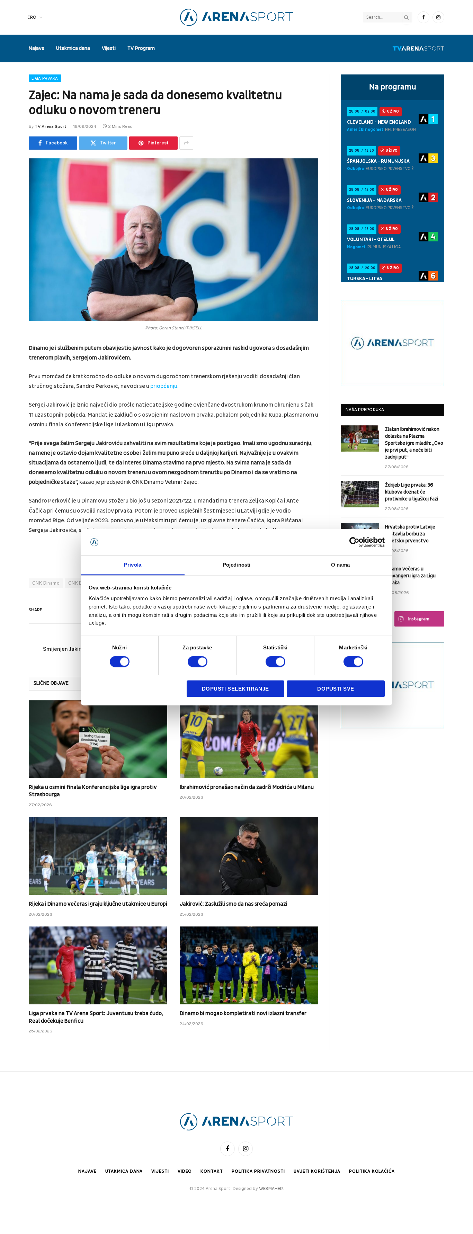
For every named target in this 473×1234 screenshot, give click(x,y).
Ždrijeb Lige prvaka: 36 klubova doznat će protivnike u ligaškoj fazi (411, 492)
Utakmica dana (73, 48)
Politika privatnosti (258, 1171)
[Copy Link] (10, 472)
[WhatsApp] (10, 455)
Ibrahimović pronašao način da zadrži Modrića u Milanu (247, 787)
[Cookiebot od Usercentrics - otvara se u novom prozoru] (354, 542)
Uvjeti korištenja (317, 1171)
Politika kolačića (371, 1171)
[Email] (10, 437)
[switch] (197, 661)
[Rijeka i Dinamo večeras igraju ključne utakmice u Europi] (98, 856)
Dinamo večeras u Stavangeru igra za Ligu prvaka (410, 576)
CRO (31, 17)
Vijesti (109, 48)
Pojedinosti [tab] (236, 565)
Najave (36, 48)
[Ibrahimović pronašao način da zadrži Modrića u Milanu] (249, 739)
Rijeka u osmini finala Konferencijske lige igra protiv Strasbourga (93, 791)
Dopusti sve (335, 689)
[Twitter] (10, 384)
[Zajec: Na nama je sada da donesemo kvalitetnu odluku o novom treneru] (173, 239)
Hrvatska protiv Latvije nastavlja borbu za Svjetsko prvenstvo (410, 534)
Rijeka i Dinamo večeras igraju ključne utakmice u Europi (98, 903)
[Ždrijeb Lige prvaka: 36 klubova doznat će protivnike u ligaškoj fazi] (360, 494)
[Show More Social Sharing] (186, 143)
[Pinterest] (10, 419)
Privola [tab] (132, 565)
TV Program (141, 48)
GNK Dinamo (46, 583)
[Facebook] (10, 366)
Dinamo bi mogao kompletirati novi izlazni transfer (243, 1013)
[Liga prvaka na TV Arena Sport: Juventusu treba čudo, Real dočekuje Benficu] (98, 965)
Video (185, 1171)
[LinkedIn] (10, 402)
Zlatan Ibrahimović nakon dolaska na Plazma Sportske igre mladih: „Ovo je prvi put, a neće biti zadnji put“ (414, 443)
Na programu (392, 87)
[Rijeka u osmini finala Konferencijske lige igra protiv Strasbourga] (98, 739)
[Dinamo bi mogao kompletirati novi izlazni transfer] (249, 965)
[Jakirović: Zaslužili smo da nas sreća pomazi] (249, 856)
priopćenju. (164, 386)
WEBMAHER (271, 1188)
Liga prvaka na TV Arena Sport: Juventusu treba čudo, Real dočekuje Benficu (96, 1017)
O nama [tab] (340, 565)
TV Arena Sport (50, 126)
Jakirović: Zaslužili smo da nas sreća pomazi (233, 903)
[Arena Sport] (236, 17)
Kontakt (211, 1171)
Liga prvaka (45, 78)
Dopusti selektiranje (235, 689)
